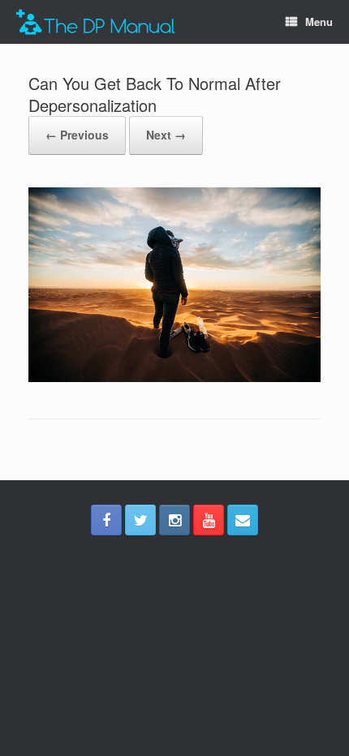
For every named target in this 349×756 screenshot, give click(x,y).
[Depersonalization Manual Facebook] (106, 520)
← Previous (77, 135)
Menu (319, 21)
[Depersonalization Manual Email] (242, 520)
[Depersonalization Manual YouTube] (208, 520)
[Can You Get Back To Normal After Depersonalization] (174, 377)
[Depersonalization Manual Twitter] (140, 520)
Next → (166, 135)
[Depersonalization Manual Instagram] (174, 520)
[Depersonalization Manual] (95, 22)
